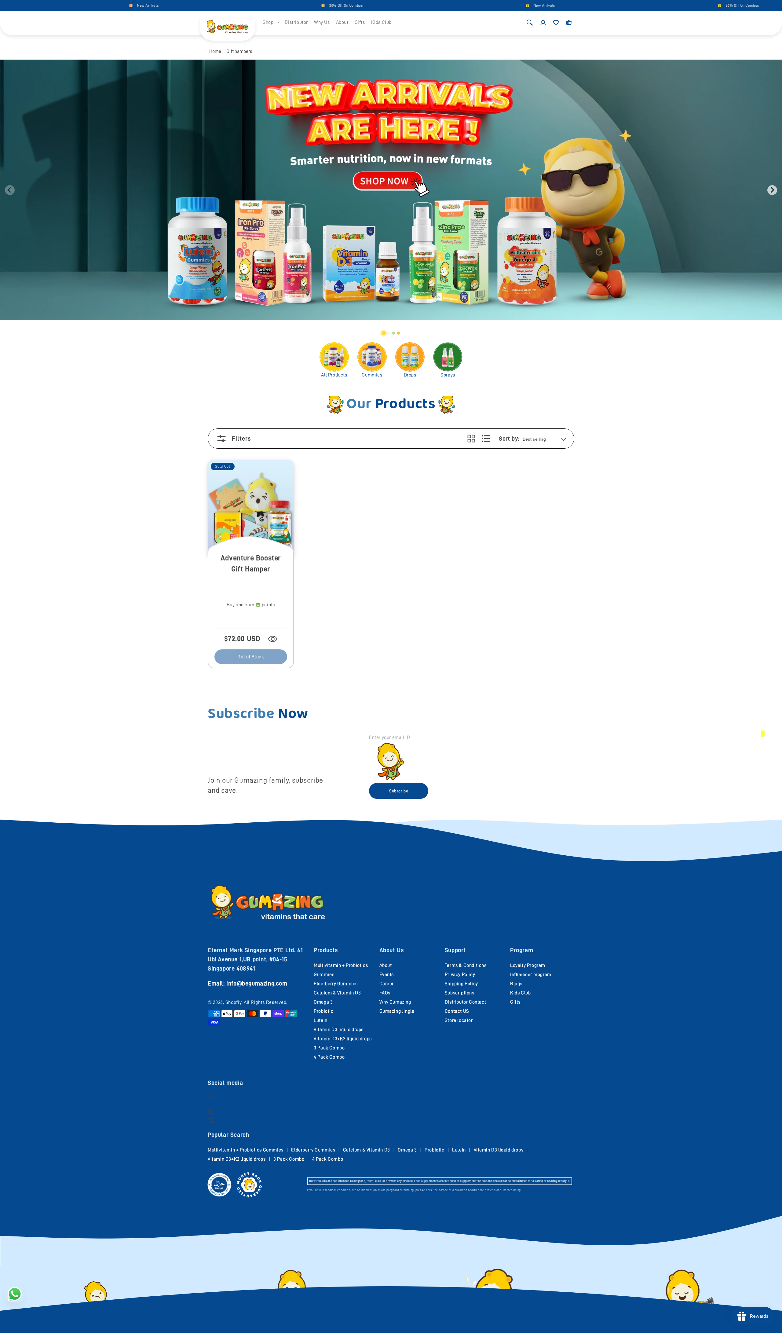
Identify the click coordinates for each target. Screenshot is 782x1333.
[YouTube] (211, 1112)
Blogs (516, 983)
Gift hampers (239, 51)
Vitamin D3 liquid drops (339, 1029)
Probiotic (323, 1011)
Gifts (515, 1002)
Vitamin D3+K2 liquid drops (343, 1038)
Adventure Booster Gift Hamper (251, 563)
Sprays (447, 375)
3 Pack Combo (329, 1047)
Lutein (320, 1020)
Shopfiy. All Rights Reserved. (256, 1002)
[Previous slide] (10, 190)
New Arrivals (76, 5)
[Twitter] (211, 1120)
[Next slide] (772, 190)
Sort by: (509, 438)
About (385, 965)
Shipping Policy (461, 983)
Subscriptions (459, 992)
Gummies (372, 375)
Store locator (459, 1020)
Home (215, 51)
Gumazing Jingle (397, 1011)
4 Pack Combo (329, 1057)
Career (386, 983)
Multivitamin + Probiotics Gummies (245, 1150)
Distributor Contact (465, 1002)
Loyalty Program (527, 965)
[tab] (384, 333)
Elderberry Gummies (336, 983)
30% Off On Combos (274, 5)
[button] (271, 22)
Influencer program (530, 974)
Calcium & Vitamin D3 (337, 992)
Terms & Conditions (466, 965)
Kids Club (520, 992)
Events (386, 974)
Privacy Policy (460, 974)
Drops (410, 375)
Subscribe (398, 791)
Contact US (457, 1011)
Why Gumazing (395, 1002)
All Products (334, 375)
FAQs (384, 992)
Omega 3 (323, 1002)
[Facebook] (211, 1096)
